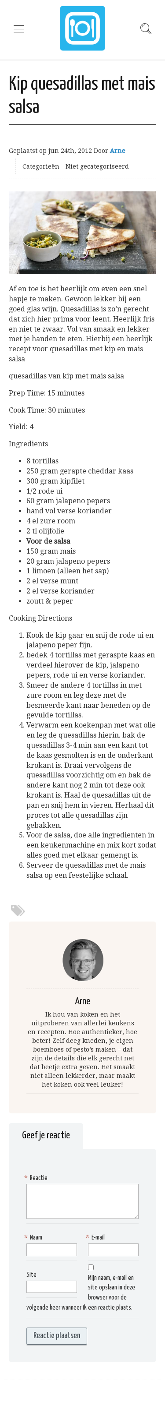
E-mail (96, 1237)
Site (31, 1274)
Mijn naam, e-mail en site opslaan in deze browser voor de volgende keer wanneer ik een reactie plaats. (80, 1293)
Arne (117, 150)
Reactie (37, 1178)
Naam (34, 1237)
